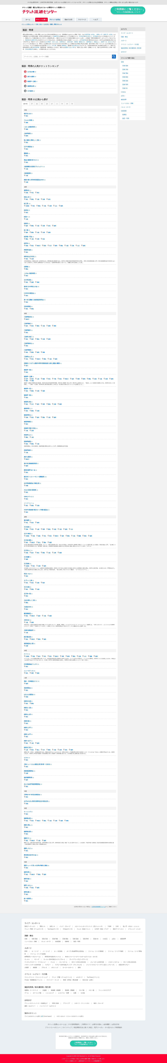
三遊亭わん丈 (29, 356)
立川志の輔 (82, 36)
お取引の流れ (96, 1024)
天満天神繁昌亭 (29, 49)
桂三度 (27, 203)
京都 (27, 182)
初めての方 (68, 19)
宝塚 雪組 (125, 73)
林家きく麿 (28, 707)
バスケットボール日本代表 (33, 965)
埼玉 (32, 192)
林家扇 (76, 42)
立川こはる (55, 42)
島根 (38, 673)
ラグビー (48, 965)
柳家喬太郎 (31, 86)
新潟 (45, 245)
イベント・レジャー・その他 (130, 44)
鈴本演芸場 (36, 47)
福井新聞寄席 (29, 777)
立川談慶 (27, 557)
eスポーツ (79, 977)
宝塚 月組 (125, 69)
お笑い (123, 96)
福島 (44, 379)
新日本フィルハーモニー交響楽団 (35, 476)
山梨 (38, 529)
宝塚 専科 (125, 84)
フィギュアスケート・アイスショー (35, 962)
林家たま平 (28, 734)
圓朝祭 (27, 153)
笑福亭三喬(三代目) (30, 428)
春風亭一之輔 (32, 81)
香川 (27, 365)
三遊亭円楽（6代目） (89, 34)
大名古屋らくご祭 (30, 600)
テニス (53, 962)
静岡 (27, 135)
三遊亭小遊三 (29, 336)
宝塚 (122, 62)
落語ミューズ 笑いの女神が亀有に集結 (36, 865)
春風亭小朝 (28, 402)
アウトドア (66, 1003)
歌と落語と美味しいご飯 (32, 140)
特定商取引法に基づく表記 (83, 1027)
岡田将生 (27, 40)
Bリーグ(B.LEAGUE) (130, 962)
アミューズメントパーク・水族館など (36, 1003)
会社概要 (106, 1024)
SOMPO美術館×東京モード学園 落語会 (36, 510)
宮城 (27, 245)
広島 (73, 245)
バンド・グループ (65, 926)
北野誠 (27, 266)
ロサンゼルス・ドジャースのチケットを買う (70, 1016)
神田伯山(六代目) (30, 256)
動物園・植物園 (55, 990)
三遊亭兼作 (28, 330)
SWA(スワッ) (29, 496)
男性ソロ (42, 926)
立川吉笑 (27, 527)
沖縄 (32, 380)
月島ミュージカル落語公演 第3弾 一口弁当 (38, 764)
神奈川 (38, 245)
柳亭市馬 (27, 872)
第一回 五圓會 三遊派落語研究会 (34, 300)
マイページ (82, 19)
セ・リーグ (35, 951)
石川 (50, 245)
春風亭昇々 (28, 408)
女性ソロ (52, 926)
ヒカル (27, 757)
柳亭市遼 (27, 878)
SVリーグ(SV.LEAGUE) (79, 962)
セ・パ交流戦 (58, 951)
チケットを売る (55, 19)
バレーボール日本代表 (97, 962)
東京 (27, 116)
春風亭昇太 (56, 36)
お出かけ (123, 52)
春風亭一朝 (28, 395)
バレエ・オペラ (125, 107)
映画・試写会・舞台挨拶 (70, 980)
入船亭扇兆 (28, 133)
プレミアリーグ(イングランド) (78, 959)
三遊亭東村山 (29, 343)
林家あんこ (97, 42)
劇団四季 (123, 99)
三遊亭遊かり (89, 42)
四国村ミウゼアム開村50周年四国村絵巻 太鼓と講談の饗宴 (42, 363)
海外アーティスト (118, 929)
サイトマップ (67, 1027)
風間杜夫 (27, 190)
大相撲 (27, 967)
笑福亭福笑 (28, 450)
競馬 (79, 967)
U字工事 (54, 45)
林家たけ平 (28, 727)
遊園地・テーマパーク (31, 990)
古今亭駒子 (48, 42)
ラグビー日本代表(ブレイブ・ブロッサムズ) (68, 965)
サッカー (27, 959)
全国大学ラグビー (124, 965)
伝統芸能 (123, 111)
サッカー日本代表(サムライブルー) (54, 959)
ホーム (28, 19)
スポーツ (123, 40)
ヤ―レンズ (28, 811)
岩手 (27, 379)
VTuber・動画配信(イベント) (33, 980)
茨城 (27, 192)
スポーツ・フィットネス (81, 1003)
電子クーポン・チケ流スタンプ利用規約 (108, 1027)
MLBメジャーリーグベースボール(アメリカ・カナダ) (81, 956)
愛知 (32, 199)
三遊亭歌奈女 (29, 317)
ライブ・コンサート (127, 33)
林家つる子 (28, 741)
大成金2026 (28, 607)
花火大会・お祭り (88, 980)
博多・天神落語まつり (31, 681)
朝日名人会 (28, 113)
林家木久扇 (28, 701)
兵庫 (44, 199)
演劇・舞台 (124, 37)
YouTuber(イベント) (93, 977)
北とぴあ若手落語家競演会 (33, 784)
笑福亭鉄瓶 (28, 441)
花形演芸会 (28, 688)
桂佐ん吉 (27, 197)
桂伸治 (27, 210)
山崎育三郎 (34, 40)
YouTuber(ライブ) (53, 929)
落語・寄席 (125, 118)
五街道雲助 (28, 306)
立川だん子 (111, 42)
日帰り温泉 (55, 1003)
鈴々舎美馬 (28, 898)
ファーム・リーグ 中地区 (115, 951)
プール (27, 993)
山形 (38, 379)
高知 (85, 536)
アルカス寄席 (29, 120)
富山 (39, 542)
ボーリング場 (37, 993)
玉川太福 (27, 587)
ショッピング (50, 993)
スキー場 (91, 990)
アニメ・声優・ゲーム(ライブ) (34, 929)
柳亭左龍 (27, 892)
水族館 (45, 990)
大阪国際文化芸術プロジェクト (34, 166)
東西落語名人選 (29, 643)
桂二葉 (27, 230)
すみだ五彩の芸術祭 (31, 490)
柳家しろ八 (28, 848)
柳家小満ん (28, 825)
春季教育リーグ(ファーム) (32, 956)
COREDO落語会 (30, 293)
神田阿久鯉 (28, 250)
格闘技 (35, 967)
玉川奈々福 (28, 593)
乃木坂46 (83, 40)
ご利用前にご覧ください (128, 10)
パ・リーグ (46, 951)
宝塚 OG (125, 88)
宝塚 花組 (125, 65)
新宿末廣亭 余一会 (30, 470)
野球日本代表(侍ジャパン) (53, 956)
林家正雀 (27, 721)
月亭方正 (27, 620)
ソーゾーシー (29, 503)
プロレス (44, 967)
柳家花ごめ (82, 42)
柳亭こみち (28, 885)
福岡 (61, 206)
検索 (114, 56)
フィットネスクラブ (105, 990)
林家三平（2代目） (108, 34)
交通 (74, 993)
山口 (56, 206)
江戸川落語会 (29, 146)
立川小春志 (28, 533)
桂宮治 (27, 243)
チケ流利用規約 (73, 1024)
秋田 (32, 379)
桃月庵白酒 (28, 637)
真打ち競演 (31, 76)
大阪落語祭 (28, 173)
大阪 (27, 169)
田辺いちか (28, 573)
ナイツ (49, 45)
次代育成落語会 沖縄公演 (32, 483)
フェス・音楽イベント (83, 929)
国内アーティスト (30, 926)
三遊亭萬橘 (28, 350)
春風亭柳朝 (28, 421)
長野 (78, 379)
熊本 (27, 380)
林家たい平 (99, 34)
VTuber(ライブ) (67, 929)
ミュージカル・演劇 (127, 103)
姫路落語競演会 (29, 771)
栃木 (27, 326)
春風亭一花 (104, 42)
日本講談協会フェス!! (31, 664)
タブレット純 (29, 580)
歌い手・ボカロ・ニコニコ (131, 926)
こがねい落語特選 (30, 273)
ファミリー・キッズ (53, 980)
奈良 (49, 199)
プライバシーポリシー (52, 1027)
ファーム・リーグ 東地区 (96, 951)
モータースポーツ (68, 967)
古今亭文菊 (28, 280)
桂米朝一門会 (29, 236)
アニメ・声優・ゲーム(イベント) (62, 977)
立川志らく (89, 36)
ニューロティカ (29, 670)
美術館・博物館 (69, 990)
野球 (26, 951)
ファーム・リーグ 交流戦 (38, 954)
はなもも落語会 (29, 694)
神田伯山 (64, 45)
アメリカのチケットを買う (33, 1016)
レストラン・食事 (63, 993)
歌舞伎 (124, 114)
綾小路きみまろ (76, 45)
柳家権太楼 (28, 831)
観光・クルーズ (98, 1003)
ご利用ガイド (85, 1024)
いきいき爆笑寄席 (30, 127)
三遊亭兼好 (28, 323)
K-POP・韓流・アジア (101, 929)
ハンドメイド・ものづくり (48, 1006)
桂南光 (27, 223)
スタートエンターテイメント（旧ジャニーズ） (89, 926)
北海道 (27, 206)
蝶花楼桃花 (28, 613)
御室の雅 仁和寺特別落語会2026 (34, 180)
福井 (27, 225)
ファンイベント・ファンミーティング (36, 977)
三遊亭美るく (62, 42)
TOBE (109, 926)
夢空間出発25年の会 (31, 855)
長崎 (27, 122)
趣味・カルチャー (30, 1006)
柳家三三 (27, 838)
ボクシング (54, 967)
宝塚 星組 (125, 77)
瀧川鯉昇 (27, 520)
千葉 (55, 379)
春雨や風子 (70, 42)
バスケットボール (113, 962)
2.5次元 (123, 92)
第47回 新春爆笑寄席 (31, 463)
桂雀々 (27, 216)
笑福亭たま (28, 435)
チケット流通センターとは (57, 1024)
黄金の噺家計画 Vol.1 (31, 160)
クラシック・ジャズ (134, 929)
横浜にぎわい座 (70, 47)
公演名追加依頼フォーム (98, 906)
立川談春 (95, 36)
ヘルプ (95, 19)
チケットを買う (41, 19)
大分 (72, 529)
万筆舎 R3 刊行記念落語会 (33, 794)
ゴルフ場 (81, 990)
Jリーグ (36, 959)
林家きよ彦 (28, 714)
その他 (83, 993)
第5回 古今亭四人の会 (31, 286)
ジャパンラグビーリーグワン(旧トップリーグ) (100, 965)
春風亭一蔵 (28, 370)
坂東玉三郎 (28, 747)
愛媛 (79, 536)
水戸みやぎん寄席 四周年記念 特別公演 (36, 801)
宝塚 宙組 (125, 80)
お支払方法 (115, 1024)
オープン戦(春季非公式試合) (75, 951)
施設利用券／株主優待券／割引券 (131, 48)
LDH (117, 926)
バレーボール (63, 962)
